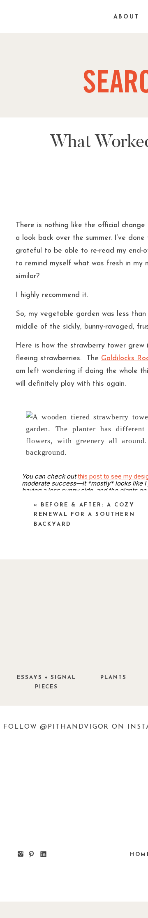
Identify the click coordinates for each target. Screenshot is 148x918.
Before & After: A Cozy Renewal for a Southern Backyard (84, 514)
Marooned (86, 884)
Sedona (60, 839)
